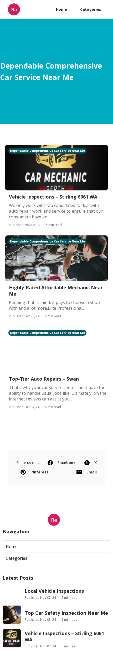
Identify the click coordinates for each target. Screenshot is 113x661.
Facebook (67, 462)
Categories (90, 9)
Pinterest (39, 472)
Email (91, 472)
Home (61, 9)
